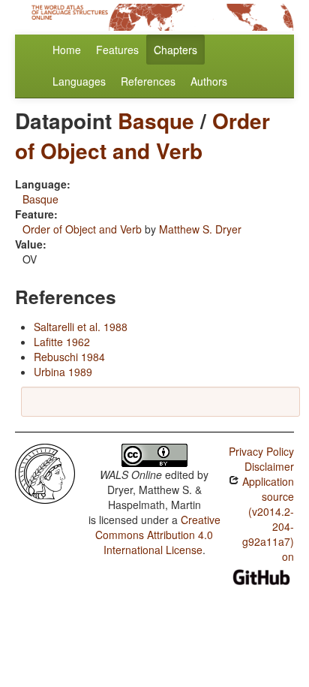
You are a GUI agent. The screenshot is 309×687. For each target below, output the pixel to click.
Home (66, 49)
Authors (208, 81)
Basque (156, 120)
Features (117, 49)
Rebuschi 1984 (69, 356)
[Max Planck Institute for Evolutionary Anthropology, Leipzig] (45, 472)
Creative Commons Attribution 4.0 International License (157, 534)
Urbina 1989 (63, 371)
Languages (79, 81)
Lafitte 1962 (62, 341)
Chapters (175, 49)
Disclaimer (269, 466)
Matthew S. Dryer (200, 229)
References (148, 81)
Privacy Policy (261, 451)
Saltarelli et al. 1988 (81, 326)
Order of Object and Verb (142, 135)
